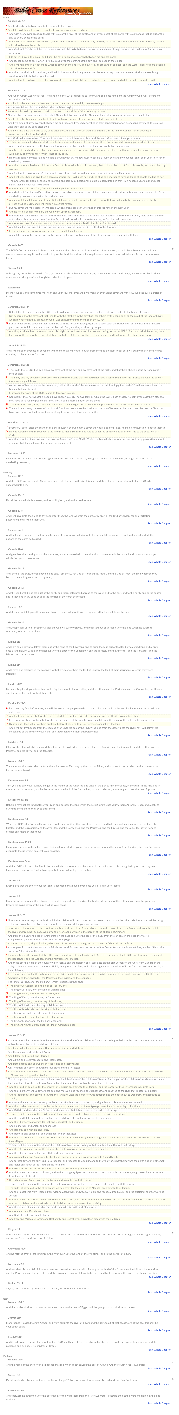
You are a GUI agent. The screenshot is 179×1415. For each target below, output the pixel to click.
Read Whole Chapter (159, 84)
